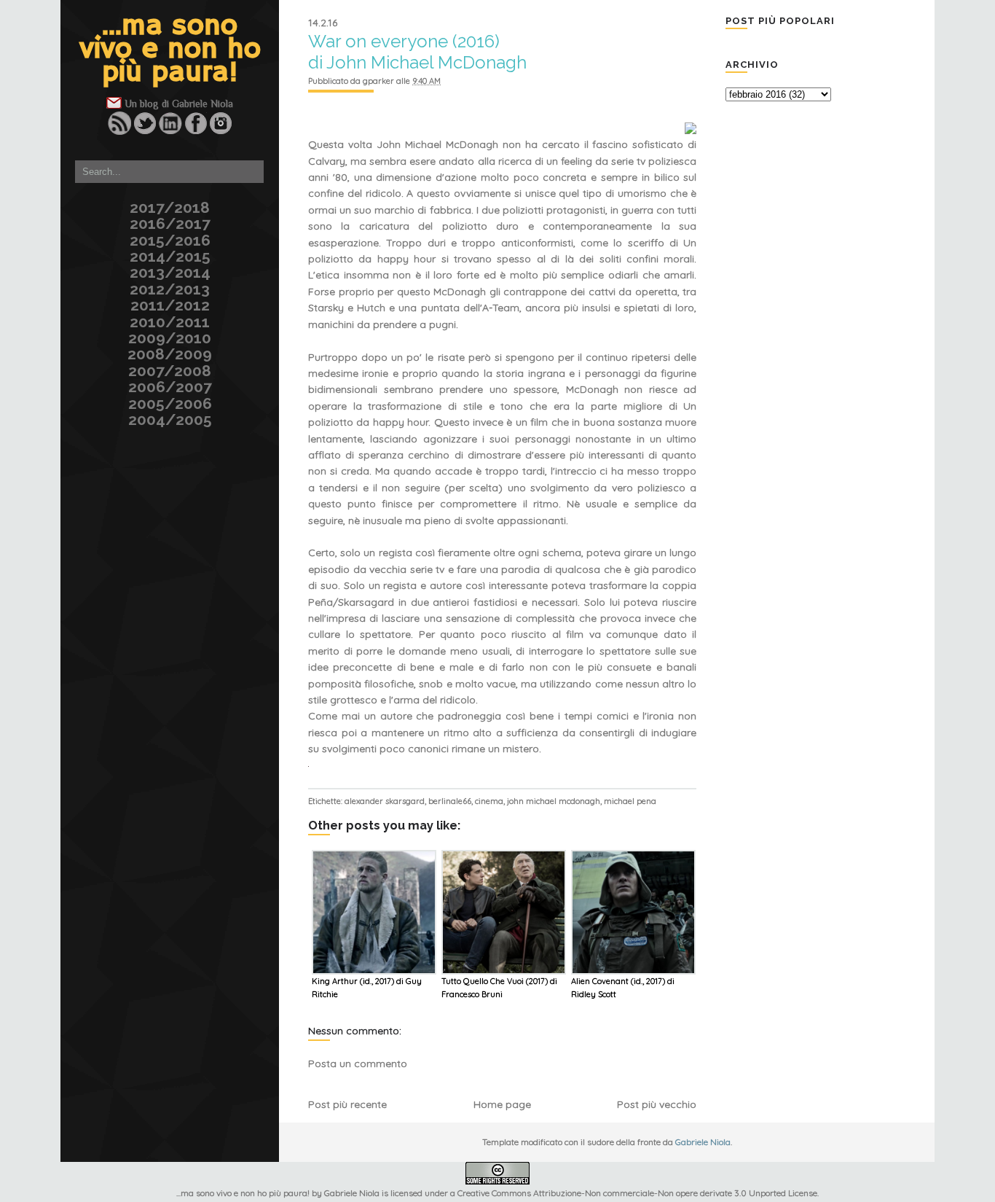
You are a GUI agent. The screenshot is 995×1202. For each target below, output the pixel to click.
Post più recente (347, 1104)
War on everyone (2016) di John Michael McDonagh (417, 52)
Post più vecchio (656, 1104)
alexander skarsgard (385, 801)
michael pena (630, 801)
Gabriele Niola (202, 103)
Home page (502, 1104)
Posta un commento (357, 1063)
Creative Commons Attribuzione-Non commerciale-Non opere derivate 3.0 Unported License (637, 1192)
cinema (489, 801)
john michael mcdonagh (553, 801)
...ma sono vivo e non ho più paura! (170, 49)
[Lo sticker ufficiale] (58, 96)
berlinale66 (449, 801)
